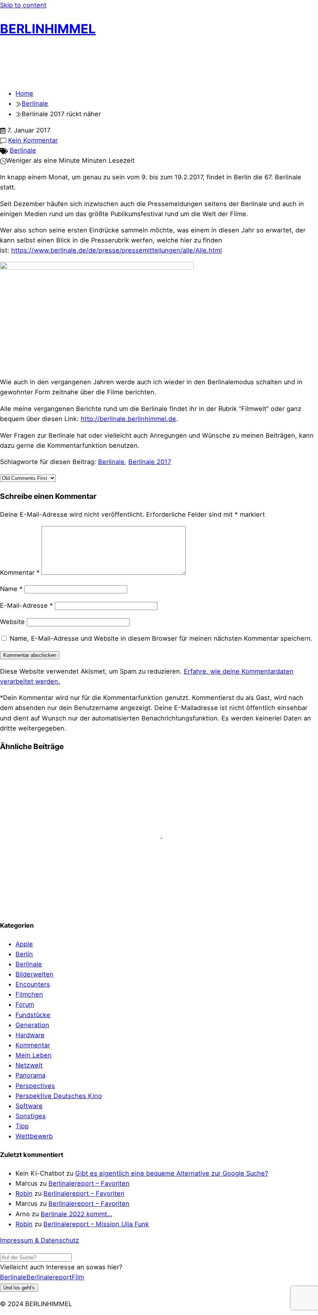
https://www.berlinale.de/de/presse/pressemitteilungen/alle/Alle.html (116, 250)
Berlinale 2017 (149, 462)
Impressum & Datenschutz (39, 1240)
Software (29, 1106)
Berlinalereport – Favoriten (89, 1183)
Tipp (22, 1126)
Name (11, 589)
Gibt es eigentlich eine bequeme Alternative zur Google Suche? (171, 1173)
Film (78, 1277)
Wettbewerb (34, 1136)
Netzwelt (29, 1065)
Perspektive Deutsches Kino (59, 1096)
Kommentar (20, 572)
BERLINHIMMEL (48, 28)
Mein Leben (34, 1055)
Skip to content (23, 5)
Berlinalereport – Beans (42, 898)
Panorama (30, 1075)
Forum (25, 1004)
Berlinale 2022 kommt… (76, 1214)
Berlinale (23, 150)
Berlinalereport (49, 1277)
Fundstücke (33, 1015)
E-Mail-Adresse (26, 605)
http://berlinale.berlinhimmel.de (128, 419)
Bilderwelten (35, 974)
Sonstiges (31, 1116)
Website (12, 622)
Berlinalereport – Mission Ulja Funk (96, 1224)
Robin (24, 1193)
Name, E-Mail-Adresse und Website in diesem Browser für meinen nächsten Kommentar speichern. (161, 638)
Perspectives (35, 1086)
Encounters (33, 984)
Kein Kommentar (33, 140)
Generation (32, 1025)
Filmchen (29, 994)
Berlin (24, 954)
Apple (24, 944)
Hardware (30, 1035)
